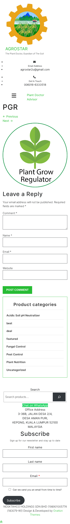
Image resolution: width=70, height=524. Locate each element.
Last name (35, 461)
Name (7, 235)
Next (8, 121)
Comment (10, 213)
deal (9, 331)
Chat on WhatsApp (35, 405)
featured (12, 339)
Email (7, 251)
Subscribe (13, 500)
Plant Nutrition (15, 362)
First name (35, 447)
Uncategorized (16, 370)
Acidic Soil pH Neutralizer (23, 315)
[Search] (59, 397)
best (9, 323)
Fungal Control (15, 346)
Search (35, 389)
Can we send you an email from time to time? (37, 489)
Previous (10, 116)
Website (8, 268)
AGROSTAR (16, 48)
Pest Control (14, 354)
